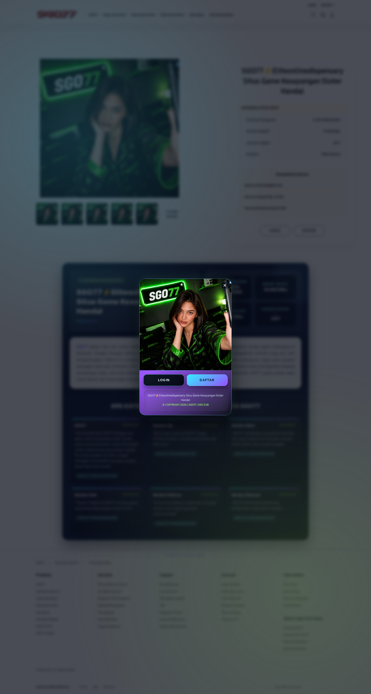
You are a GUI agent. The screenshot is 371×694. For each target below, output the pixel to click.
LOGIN (164, 380)
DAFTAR (207, 380)
